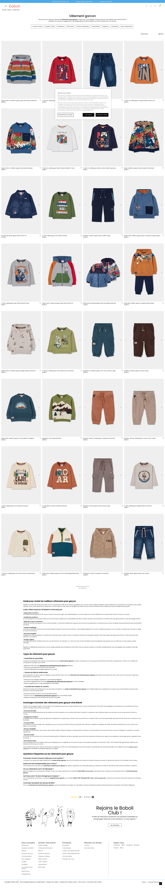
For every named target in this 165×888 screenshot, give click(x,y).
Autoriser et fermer (102, 114)
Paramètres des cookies (65, 114)
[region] (83, 104)
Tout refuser (88, 114)
